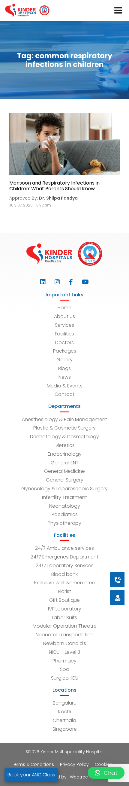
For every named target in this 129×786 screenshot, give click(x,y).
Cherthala (64, 720)
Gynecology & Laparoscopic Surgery (64, 488)
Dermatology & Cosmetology (64, 436)
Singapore (64, 729)
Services (64, 325)
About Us (64, 316)
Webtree (79, 777)
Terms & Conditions (33, 764)
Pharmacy (64, 660)
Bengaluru (64, 702)
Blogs (64, 368)
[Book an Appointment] (81, 579)
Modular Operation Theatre (65, 625)
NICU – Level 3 (64, 652)
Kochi (64, 711)
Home (64, 307)
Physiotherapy (64, 523)
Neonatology (64, 506)
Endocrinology (65, 454)
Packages (64, 350)
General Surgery (64, 479)
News (64, 377)
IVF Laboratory (64, 608)
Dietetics (65, 445)
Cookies (103, 764)
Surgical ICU (64, 677)
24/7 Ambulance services (64, 548)
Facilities (64, 333)
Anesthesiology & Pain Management (64, 419)
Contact (64, 394)
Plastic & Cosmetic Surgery (64, 427)
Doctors (64, 342)
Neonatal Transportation (65, 634)
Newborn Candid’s (64, 643)
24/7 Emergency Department (64, 556)
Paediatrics (65, 514)
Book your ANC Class (31, 774)
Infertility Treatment (64, 497)
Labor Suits (64, 617)
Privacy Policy (74, 764)
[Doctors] (97, 597)
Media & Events (64, 385)
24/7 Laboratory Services (65, 565)
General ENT (65, 462)
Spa (64, 669)
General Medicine (64, 471)
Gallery (64, 359)
